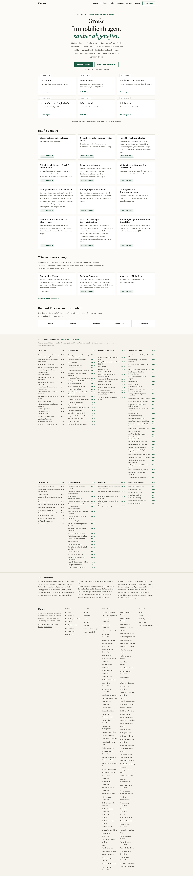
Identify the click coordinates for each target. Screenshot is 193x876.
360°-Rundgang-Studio (109, 615)
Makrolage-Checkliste (109, 851)
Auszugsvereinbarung (109, 640)
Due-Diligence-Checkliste (107, 690)
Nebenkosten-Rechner (127, 668)
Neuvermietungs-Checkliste (125, 672)
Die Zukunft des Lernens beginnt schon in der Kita (133, 598)
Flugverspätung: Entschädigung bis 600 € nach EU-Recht (135, 584)
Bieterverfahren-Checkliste (107, 665)
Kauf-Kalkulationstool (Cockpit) (109, 804)
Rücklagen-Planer (125, 733)
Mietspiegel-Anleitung (127, 633)
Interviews (142, 622)
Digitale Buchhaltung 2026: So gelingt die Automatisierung (96, 589)
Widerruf (40, 627)
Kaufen (112, 3)
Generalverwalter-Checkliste (108, 752)
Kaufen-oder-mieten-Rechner (109, 816)
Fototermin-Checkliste (109, 739)
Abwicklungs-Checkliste (106, 620)
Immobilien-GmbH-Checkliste (108, 789)
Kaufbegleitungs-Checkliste (107, 810)
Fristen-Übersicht (107, 748)
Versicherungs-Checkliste (125, 804)
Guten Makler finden (108, 772)
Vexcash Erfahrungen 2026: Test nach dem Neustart (94, 597)
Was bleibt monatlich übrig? (127, 831)
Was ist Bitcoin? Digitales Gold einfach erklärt (132, 590)
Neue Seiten (42, 624)
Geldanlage (142, 619)
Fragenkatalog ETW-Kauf (108, 743)
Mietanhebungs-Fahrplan (107, 859)
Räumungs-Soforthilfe (127, 704)
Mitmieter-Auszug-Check (126, 651)
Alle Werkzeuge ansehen (106, 64)
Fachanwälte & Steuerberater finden (109, 721)
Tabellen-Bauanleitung (127, 764)
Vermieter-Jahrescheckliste (125, 798)
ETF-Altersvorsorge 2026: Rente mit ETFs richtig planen (55, 595)
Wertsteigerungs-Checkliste (126, 843)
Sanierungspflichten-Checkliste (127, 740)
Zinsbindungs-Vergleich (124, 858)
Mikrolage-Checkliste (127, 647)
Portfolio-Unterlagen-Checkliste (127, 693)
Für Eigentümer (74, 483)
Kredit (141, 615)
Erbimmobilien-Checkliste (107, 703)
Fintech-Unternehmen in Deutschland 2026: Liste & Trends (96, 586)
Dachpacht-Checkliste (109, 680)
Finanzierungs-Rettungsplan (106, 727)
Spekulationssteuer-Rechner (126, 750)
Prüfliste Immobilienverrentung (127, 699)
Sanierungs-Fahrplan (126, 736)
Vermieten (103, 3)
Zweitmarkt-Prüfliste (127, 866)
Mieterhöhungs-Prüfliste (125, 619)
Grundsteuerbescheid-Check (109, 764)
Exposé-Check (106, 707)
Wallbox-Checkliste (126, 821)
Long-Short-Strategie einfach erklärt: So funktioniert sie (95, 592)
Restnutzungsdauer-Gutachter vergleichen (127, 718)
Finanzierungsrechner (109, 732)
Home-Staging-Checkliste (107, 783)
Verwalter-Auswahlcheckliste (126, 816)
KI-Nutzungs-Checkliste (106, 834)
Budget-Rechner (107, 676)
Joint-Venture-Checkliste (106, 798)
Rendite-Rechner (125, 714)
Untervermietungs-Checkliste (126, 786)
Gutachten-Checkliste (109, 769)
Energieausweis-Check (109, 698)
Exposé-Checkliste (108, 711)
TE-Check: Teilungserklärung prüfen (126, 770)
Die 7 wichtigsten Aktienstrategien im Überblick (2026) (94, 594)
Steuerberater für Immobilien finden (126, 755)
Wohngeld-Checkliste (127, 848)
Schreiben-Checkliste (127, 745)
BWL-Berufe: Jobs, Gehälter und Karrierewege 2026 (134, 592)
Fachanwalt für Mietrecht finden (107, 715)
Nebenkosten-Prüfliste (124, 663)
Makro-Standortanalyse (107, 846)
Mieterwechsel (125, 624)
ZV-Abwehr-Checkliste (127, 863)
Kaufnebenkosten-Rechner (108, 822)
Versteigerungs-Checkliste (125, 810)
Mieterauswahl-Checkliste (107, 868)
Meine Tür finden (83, 64)
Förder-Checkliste (108, 735)
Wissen (137, 3)
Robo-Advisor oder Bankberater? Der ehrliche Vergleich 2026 (95, 582)
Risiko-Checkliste (125, 729)
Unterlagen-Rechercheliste (125, 780)
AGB (56, 624)
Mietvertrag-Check (126, 640)
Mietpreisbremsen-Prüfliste (126, 628)
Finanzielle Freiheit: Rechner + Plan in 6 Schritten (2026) (55, 584)
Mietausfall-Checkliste (109, 864)
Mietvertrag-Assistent (127, 637)
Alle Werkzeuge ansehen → (49, 298)
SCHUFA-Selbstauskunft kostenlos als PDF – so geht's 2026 (56, 581)
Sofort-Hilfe (148, 3)
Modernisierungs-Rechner (126, 657)
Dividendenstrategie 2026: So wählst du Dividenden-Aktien (56, 592)
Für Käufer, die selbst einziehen (106, 352)
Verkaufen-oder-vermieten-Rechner (126, 792)
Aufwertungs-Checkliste (106, 635)
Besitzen (129, 3)
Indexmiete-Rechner (108, 794)
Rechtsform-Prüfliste (127, 711)
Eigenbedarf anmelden (109, 695)
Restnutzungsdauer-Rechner (126, 724)
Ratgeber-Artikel (89, 632)
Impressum (50, 624)
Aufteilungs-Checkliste (109, 631)
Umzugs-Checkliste (126, 776)
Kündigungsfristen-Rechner (108, 840)
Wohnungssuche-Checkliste (125, 852)
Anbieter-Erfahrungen (146, 625)
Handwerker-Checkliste (106, 777)
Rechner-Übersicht (126, 707)
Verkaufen (120, 3)
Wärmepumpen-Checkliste (125, 825)
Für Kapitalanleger (135, 351)
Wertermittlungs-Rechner (125, 837)
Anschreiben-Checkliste (106, 626)
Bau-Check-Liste (107, 655)
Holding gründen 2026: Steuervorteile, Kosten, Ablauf (54, 590)
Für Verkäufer (43, 483)
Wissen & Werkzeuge (136, 483)
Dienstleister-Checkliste (106, 684)
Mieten (95, 3)
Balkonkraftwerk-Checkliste (107, 644)
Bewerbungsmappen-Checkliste (109, 659)
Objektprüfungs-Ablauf (125, 678)
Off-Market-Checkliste (127, 683)
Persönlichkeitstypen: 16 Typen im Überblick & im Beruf (135, 587)
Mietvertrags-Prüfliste (127, 643)
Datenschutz (48, 627)
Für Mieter (42, 351)
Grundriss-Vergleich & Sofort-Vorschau (109, 758)
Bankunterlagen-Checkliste (107, 650)
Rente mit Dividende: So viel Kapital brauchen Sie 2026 (55, 587)
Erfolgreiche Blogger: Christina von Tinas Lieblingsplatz (135, 595)
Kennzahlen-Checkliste (109, 830)
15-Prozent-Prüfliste (108, 612)
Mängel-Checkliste (108, 854)
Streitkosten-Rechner (127, 760)
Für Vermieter (73, 351)
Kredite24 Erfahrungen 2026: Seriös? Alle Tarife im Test (135, 581)
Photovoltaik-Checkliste (124, 687)
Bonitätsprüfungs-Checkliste (108, 671)
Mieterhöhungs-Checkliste (125, 613)
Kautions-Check (107, 827)
